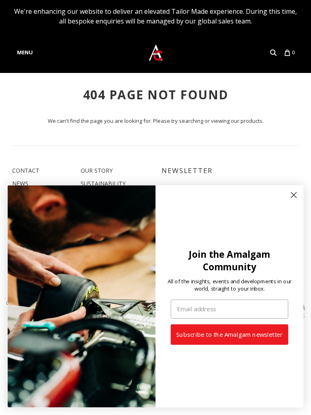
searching (191, 120)
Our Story (97, 170)
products (251, 120)
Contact (25, 170)
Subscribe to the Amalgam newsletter (229, 334)
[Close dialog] (293, 195)
